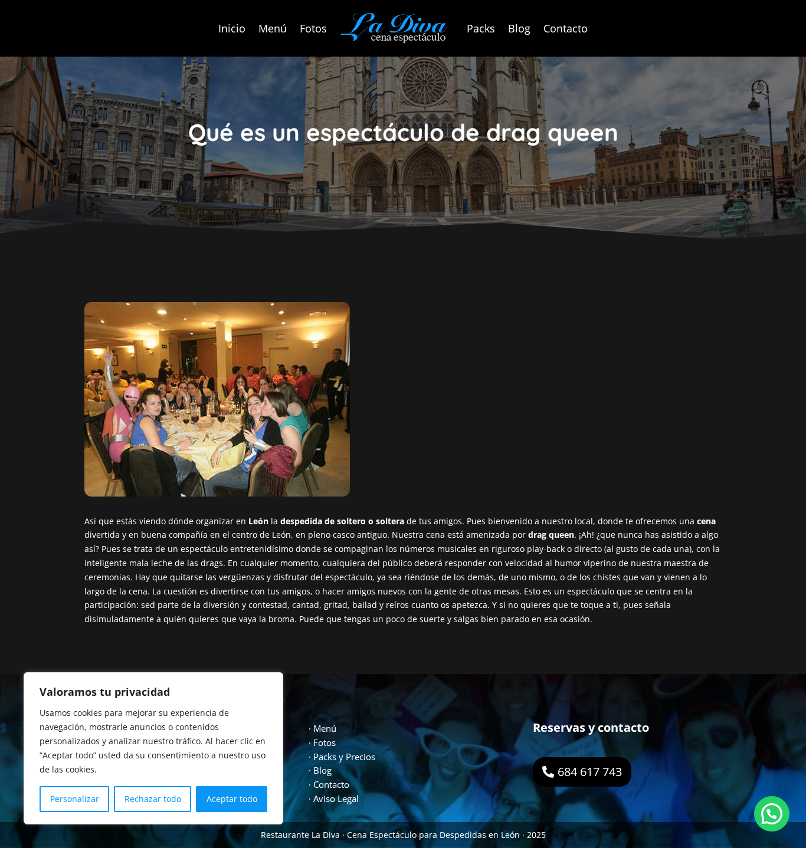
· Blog (320, 770)
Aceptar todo (232, 798)
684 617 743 (590, 772)
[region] (153, 748)
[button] (771, 813)
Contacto (565, 28)
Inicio (231, 28)
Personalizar (74, 798)
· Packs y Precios (342, 756)
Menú (272, 28)
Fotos (313, 28)
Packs (481, 28)
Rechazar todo (152, 798)
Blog (519, 28)
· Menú (322, 728)
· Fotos (322, 742)
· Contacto (329, 784)
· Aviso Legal (334, 798)
